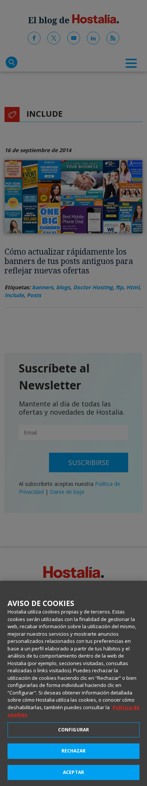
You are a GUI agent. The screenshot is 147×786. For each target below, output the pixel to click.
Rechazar (73, 751)
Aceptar (73, 772)
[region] (73, 683)
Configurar (73, 729)
